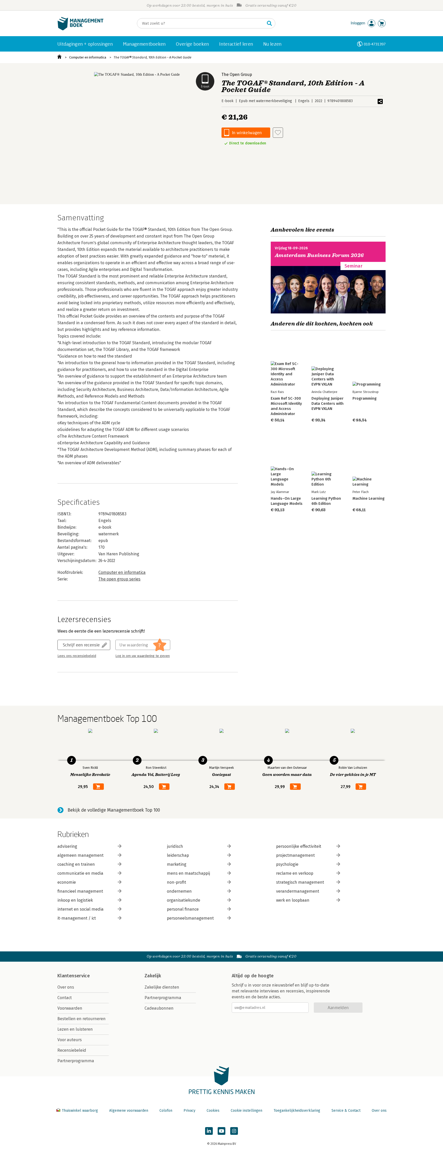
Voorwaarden (69, 1008)
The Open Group (237, 74)
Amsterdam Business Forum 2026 (319, 255)
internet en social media (80, 909)
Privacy (189, 1110)
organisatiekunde (183, 900)
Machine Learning (369, 498)
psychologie (287, 864)
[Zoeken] (269, 23)
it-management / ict (76, 918)
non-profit (176, 882)
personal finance (183, 909)
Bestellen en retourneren (81, 1018)
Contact (64, 997)
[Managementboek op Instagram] (234, 1131)
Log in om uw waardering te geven (142, 656)
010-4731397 (375, 44)
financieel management (80, 891)
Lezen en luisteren (75, 1029)
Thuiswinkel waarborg (80, 1110)
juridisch (175, 846)
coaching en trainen (76, 864)
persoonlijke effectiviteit (298, 846)
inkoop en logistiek (75, 900)
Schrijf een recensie (81, 644)
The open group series (119, 579)
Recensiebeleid (71, 1050)
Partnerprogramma (75, 1060)
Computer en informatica (87, 57)
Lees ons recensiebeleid (76, 656)
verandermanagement (297, 891)
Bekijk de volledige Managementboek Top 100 (114, 810)
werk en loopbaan (292, 900)
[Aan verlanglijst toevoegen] (278, 132)
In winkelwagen (247, 132)
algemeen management (80, 855)
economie (66, 882)
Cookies (213, 1110)
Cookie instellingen (246, 1110)
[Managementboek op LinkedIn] (209, 1131)
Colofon (165, 1110)
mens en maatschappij (188, 873)
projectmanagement (295, 855)
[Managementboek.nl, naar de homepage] (80, 29)
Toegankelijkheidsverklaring (297, 1110)
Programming (365, 398)
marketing (176, 864)
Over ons (65, 987)
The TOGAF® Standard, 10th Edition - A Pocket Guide (152, 57)
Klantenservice (73, 976)
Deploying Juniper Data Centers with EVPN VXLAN (327, 403)
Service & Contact (345, 1110)
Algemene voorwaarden (128, 1110)
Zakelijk (153, 976)
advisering (67, 846)
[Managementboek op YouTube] (221, 1131)
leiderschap (178, 855)
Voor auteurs (69, 1039)
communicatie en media (80, 873)
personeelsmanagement (190, 918)
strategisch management (300, 882)
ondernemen (179, 891)
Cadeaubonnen (159, 1008)
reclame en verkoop (294, 873)
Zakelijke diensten (162, 987)
